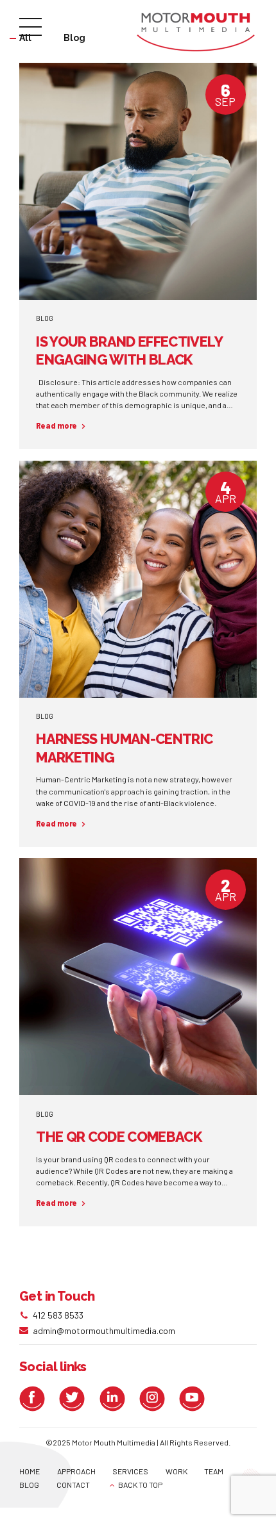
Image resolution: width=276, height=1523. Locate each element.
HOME (29, 1471)
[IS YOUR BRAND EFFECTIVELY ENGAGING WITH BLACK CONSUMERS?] (138, 181)
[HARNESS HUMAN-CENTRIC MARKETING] (138, 579)
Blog (44, 317)
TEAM (213, 1471)
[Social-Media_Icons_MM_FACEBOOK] (35, 1399)
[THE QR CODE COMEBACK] (138, 976)
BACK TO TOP (140, 1484)
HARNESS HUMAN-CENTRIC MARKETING (124, 747)
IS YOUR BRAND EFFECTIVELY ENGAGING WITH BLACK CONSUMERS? (129, 359)
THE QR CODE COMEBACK (119, 1136)
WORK (176, 1471)
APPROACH (76, 1471)
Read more (56, 425)
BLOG (29, 1484)
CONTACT (73, 1484)
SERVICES (130, 1471)
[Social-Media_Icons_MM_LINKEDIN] (115, 1399)
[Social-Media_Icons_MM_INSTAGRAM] (155, 1399)
